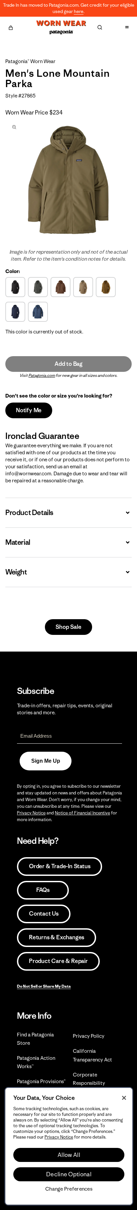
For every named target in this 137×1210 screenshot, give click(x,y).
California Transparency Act (92, 1055)
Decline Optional (68, 1174)
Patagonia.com (42, 375)
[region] (68, 1146)
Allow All (69, 1155)
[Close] (124, 1098)
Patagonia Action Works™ (36, 1062)
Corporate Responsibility (89, 1078)
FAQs (43, 890)
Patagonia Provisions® (41, 1081)
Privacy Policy (88, 1036)
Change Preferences (68, 1189)
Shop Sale (68, 627)
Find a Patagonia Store (35, 1038)
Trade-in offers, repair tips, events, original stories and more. (64, 709)
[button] (10, 26)
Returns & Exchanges (56, 937)
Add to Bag (68, 364)
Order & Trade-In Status (59, 866)
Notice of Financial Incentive (82, 813)
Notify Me (29, 410)
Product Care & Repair (58, 961)
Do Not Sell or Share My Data (44, 986)
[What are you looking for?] (99, 27)
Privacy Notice (31, 813)
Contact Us (44, 913)
